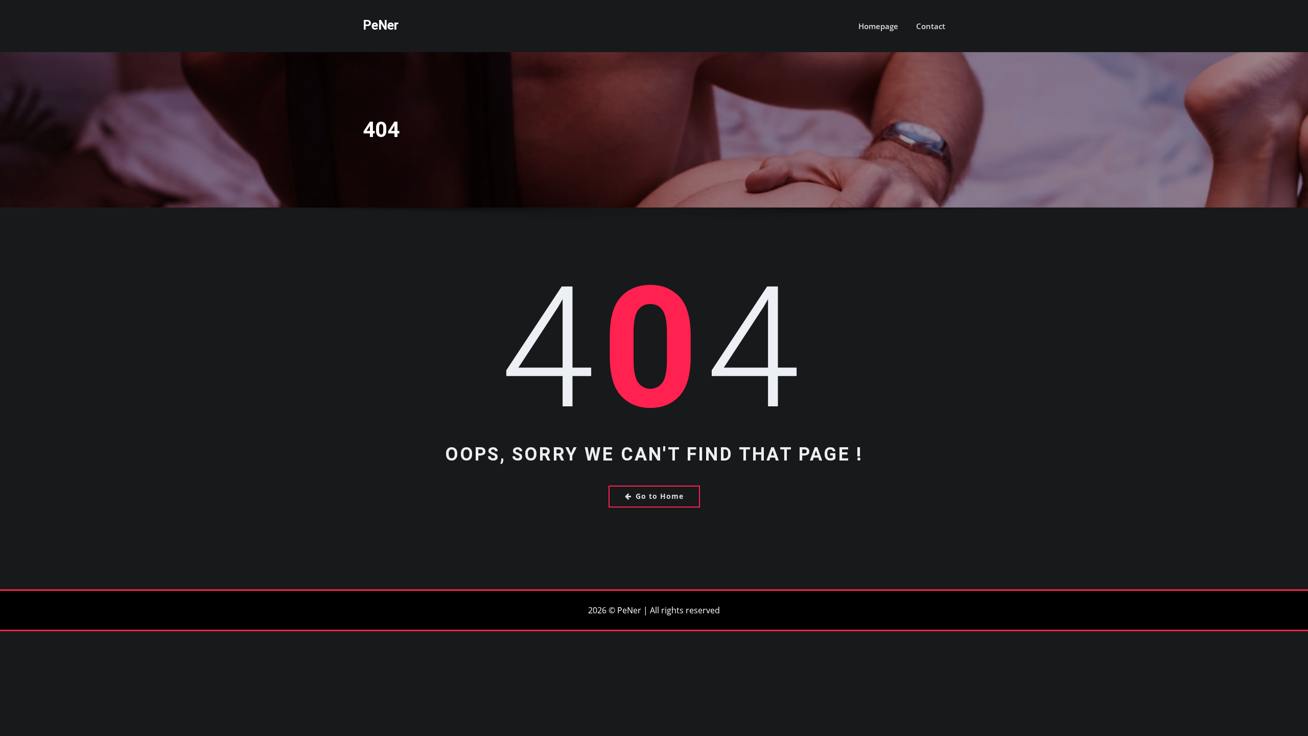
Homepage (878, 26)
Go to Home (660, 496)
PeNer (381, 25)
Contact (930, 26)
